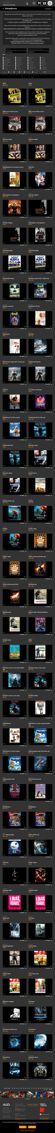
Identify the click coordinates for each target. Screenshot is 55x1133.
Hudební (43, 60)
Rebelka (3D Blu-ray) (8, 501)
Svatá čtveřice (33, 473)
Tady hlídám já (7, 723)
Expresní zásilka (7, 139)
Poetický (31, 64)
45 (49, 1088)
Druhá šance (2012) (34, 306)
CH (21, 75)
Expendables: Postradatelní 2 (11, 195)
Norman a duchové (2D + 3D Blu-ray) (39, 278)
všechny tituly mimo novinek (36, 43)
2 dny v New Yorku (34, 973)
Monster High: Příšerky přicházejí (38, 612)
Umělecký (44, 67)
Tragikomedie (32, 67)
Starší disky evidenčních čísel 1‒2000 (19, 41)
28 (12, 1088)
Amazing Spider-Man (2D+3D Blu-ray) (39, 751)
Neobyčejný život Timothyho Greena (13, 167)
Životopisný (44, 69)
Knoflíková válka (33, 695)
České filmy (28, 72)
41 (40, 1088)
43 (44, 1088)
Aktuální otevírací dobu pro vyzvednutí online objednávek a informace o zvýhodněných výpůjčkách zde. (28, 28)
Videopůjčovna (10, 8)
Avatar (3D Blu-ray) (34, 834)
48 (46, 1089)
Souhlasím (32, 1127)
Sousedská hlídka (8, 250)
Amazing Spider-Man (9, 779)
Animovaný (19, 57)
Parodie (6, 64)
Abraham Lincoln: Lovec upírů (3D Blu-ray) (13, 668)
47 (44, 1089)
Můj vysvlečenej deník (35, 779)
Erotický (43, 59)
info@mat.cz (18, 1109)
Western (31, 69)
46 (51, 1088)
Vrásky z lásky (33, 528)
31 (19, 1088)
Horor (30, 60)
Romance (31, 65)
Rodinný (18, 65)
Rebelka (31, 501)
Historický (19, 60)
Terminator (32, 1001)
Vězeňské (19, 69)
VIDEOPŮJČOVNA (9, 5)
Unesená (5, 389)
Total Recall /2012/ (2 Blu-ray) (37, 417)
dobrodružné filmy (38, 40)
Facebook (30, 1104)
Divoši (4, 83)
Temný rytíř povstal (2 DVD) (10, 584)
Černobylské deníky (8, 278)
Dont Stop (31, 918)
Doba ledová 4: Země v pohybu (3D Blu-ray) (39, 724)
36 (29, 1088)
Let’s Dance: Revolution (35, 389)
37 (31, 1088)
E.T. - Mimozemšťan (8, 834)
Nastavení (22, 1127)
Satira (43, 65)
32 (21, 1088)
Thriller (18, 67)
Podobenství (20, 64)
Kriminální (31, 62)
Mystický (44, 62)
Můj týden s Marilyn (8, 1001)
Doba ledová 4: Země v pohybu (11, 417)
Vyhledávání (48, 8)
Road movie (7, 65)
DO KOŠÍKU (22, 106)
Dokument (19, 59)
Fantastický (7, 60)
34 (25, 1088)
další (50, 1089)
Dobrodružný (7, 59)
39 (36, 1088)
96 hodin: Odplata (33, 195)
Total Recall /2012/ (8, 445)
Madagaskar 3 (7, 807)
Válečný (6, 69)
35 (27, 1088)
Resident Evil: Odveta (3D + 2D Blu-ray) (13, 362)
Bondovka (31, 57)
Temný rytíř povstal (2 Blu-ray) (37, 556)
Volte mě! (31, 167)
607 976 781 (27, 4)
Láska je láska (32, 946)
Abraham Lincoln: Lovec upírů (37, 668)
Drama (30, 59)
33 (23, 1088)
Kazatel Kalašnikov (8, 946)
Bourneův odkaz (33, 445)
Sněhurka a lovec (33, 1057)
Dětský (43, 57)
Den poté (31, 334)
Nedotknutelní (33, 584)
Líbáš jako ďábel (7, 890)
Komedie (19, 62)
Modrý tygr (6, 918)
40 (38, 1088)
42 (42, 1088)
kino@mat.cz (18, 1118)
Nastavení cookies (44, 1118)
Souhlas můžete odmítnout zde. (27, 1130)
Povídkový (44, 64)
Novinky (36, 72)
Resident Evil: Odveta (34, 362)
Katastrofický (7, 62)
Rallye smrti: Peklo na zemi (10, 111)
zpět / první (7, 1088)
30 (16, 1088)
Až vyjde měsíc (7, 640)
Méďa (30, 640)
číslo (32, 77)
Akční (5, 57)
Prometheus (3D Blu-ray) (10, 1029)
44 (47, 1088)
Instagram (35, 1104)
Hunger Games (33, 862)
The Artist (5, 862)
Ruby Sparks (6, 334)
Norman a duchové (8, 306)
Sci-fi (5, 67)
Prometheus (32, 1029)
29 (14, 1088)
